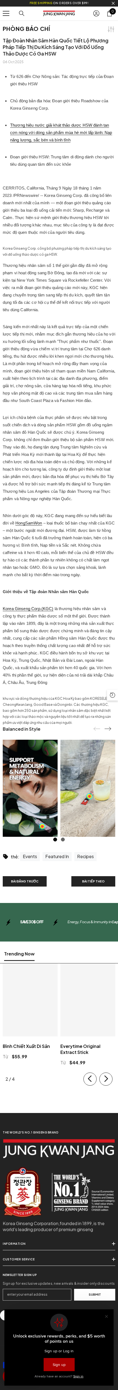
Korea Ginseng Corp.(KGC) (28, 608)
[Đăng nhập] (96, 13)
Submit (95, 1294)
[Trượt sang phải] (106, 1079)
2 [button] (63, 839)
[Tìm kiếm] (21, 13)
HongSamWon (28, 523)
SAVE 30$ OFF (31, 922)
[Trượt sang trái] (90, 1079)
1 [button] (55, 839)
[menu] (6, 13)
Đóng (113, 3)
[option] (30, 788)
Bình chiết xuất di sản (26, 1046)
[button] (108, 729)
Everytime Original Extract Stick (80, 1049)
